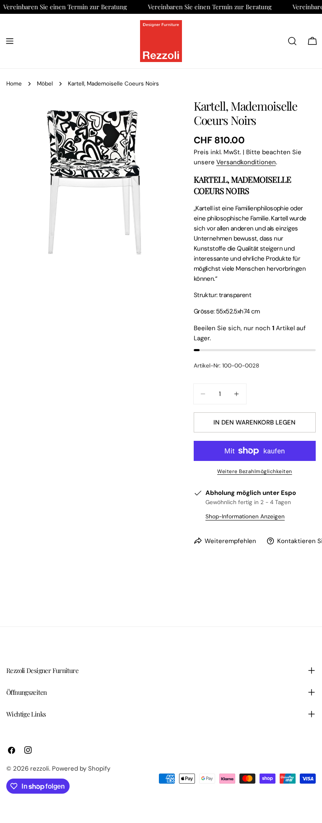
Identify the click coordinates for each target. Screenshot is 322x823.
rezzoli (39, 768)
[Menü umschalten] (9, 41)
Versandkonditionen (246, 162)
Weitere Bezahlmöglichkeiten (254, 471)
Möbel (45, 83)
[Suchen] (292, 41)
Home (14, 83)
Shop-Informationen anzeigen (245, 516)
